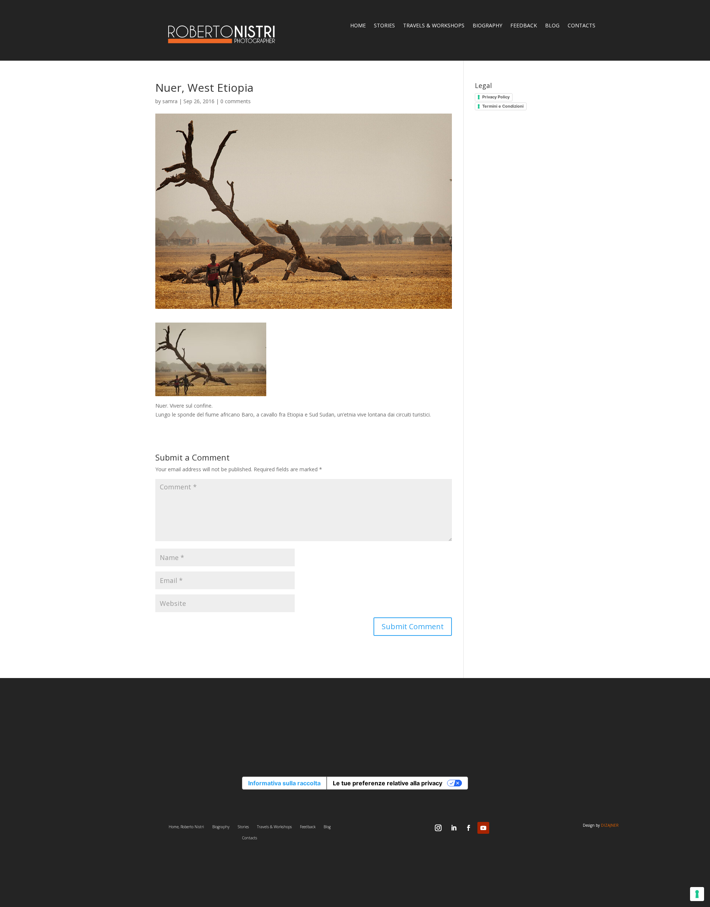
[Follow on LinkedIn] (454, 828)
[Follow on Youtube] (483, 828)
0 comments (235, 101)
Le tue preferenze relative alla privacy (387, 783)
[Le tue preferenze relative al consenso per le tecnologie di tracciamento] (697, 894)
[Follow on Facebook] (468, 828)
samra (170, 101)
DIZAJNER (610, 825)
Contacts (581, 26)
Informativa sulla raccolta (284, 783)
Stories (384, 26)
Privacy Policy (496, 97)
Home (358, 26)
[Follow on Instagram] (438, 827)
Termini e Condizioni (503, 106)
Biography (487, 26)
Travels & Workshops (433, 26)
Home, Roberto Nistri (186, 826)
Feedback (523, 26)
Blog (552, 26)
